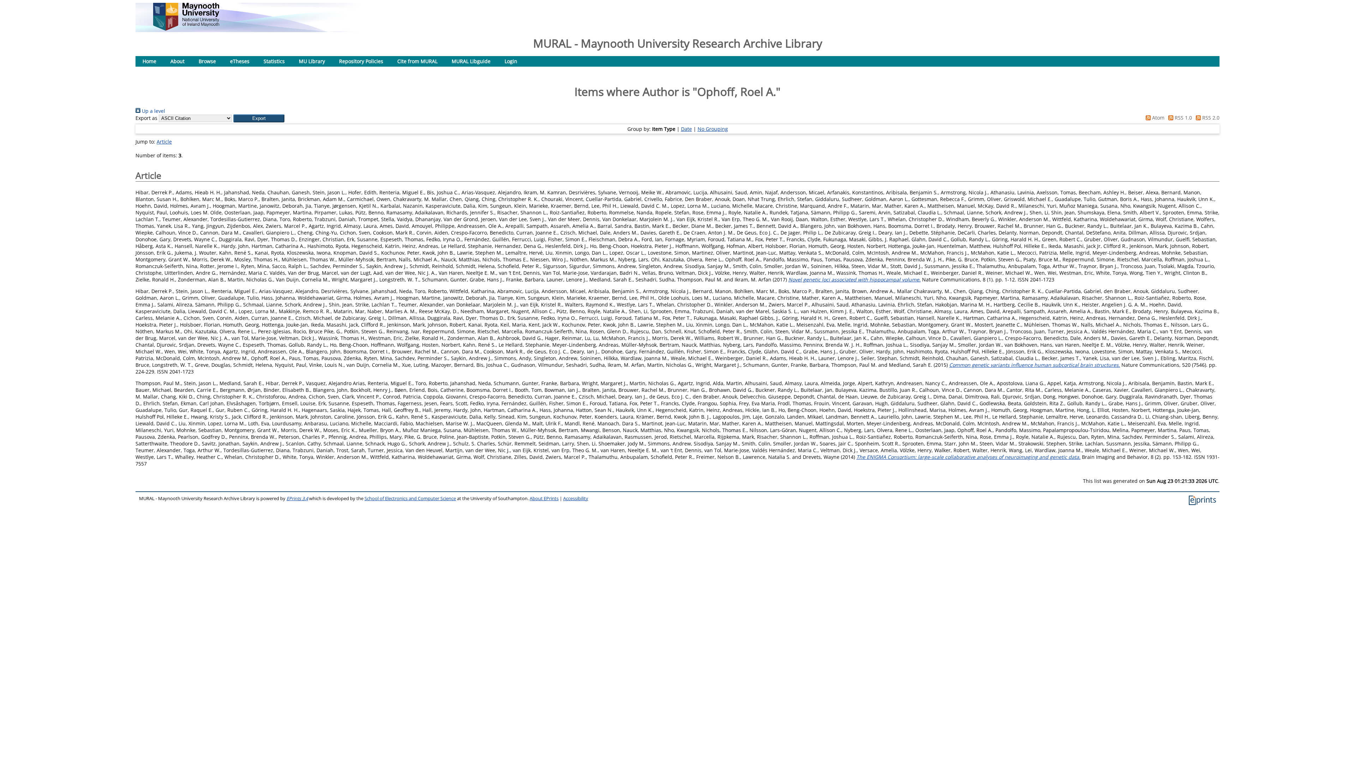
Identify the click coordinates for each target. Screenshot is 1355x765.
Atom (1157, 117)
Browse (207, 61)
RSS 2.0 (1210, 117)
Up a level (152, 111)
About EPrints (544, 499)
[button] (258, 118)
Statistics (274, 61)
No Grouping (713, 129)
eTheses (239, 61)
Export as (146, 118)
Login (511, 61)
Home (149, 61)
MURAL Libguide (471, 61)
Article (164, 141)
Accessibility (575, 499)
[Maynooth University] (186, 28)
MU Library (312, 61)
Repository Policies (361, 61)
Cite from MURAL (417, 61)
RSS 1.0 (1182, 117)
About (177, 61)
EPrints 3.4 (297, 499)
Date (686, 129)
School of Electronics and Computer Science (410, 499)
